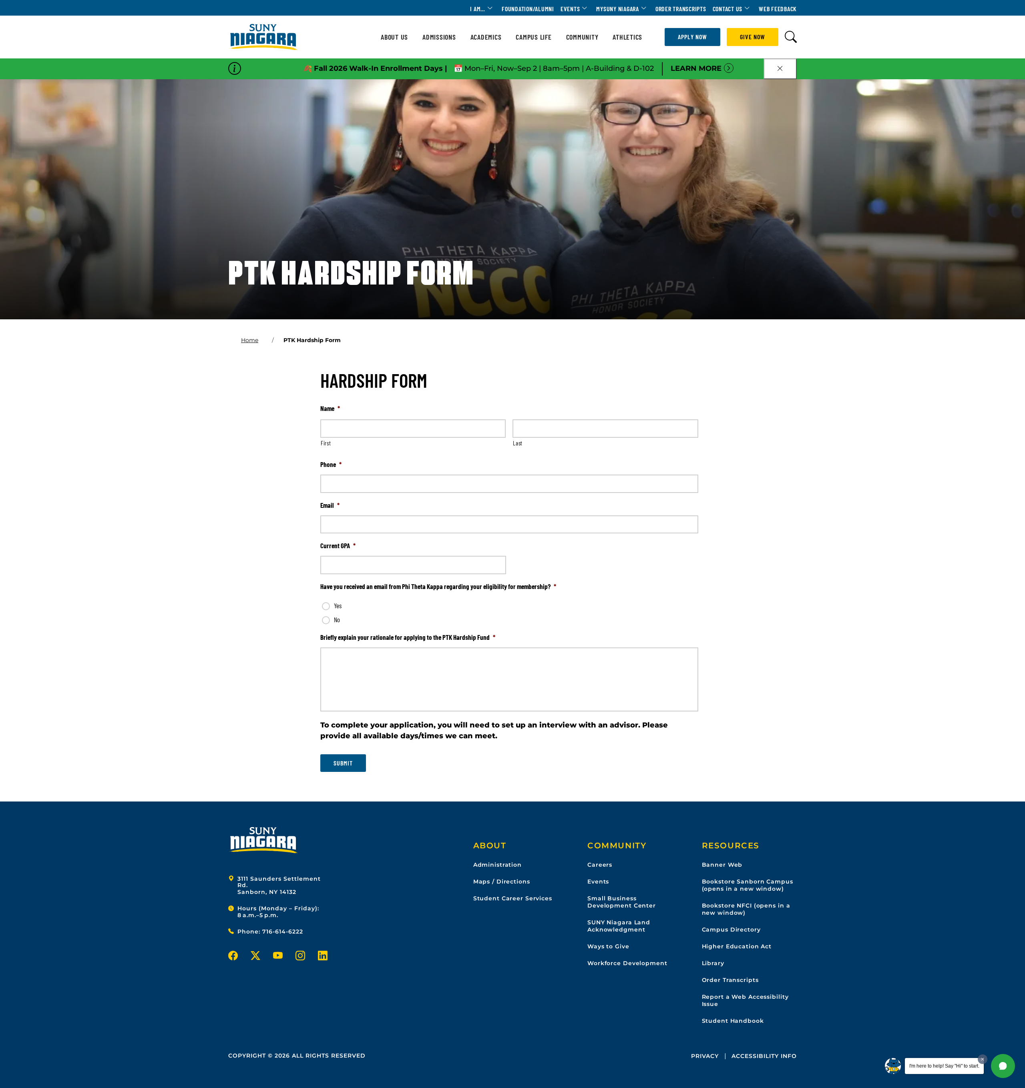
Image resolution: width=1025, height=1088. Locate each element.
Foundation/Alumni (528, 8)
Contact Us (728, 8)
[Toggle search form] (791, 37)
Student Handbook (733, 1020)
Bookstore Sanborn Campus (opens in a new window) (747, 885)
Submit (343, 763)
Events (570, 8)
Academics (486, 37)
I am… (477, 8)
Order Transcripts (680, 8)
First (326, 443)
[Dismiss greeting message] (982, 1059)
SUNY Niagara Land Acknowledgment (618, 926)
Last (518, 443)
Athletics (627, 37)
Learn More (696, 68)
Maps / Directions (501, 881)
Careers (599, 864)
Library (713, 963)
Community (582, 37)
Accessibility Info (764, 1056)
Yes (338, 605)
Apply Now (692, 36)
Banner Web (722, 864)
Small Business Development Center (621, 902)
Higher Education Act (737, 946)
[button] (1003, 1066)
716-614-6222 (282, 931)
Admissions (439, 37)
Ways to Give (608, 946)
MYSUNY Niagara (617, 8)
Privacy (705, 1056)
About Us (394, 37)
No (337, 619)
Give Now (752, 36)
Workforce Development (627, 963)
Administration (497, 864)
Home (249, 340)
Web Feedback (778, 8)
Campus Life (533, 37)
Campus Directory (731, 929)
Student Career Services (512, 898)
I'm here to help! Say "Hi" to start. (944, 1066)
